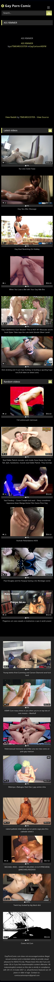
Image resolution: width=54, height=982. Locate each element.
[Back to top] (46, 974)
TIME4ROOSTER (27, 117)
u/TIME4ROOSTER (18, 46)
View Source (43, 117)
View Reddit (11, 117)
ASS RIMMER (27, 43)
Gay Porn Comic (17, 6)
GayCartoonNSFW (37, 46)
